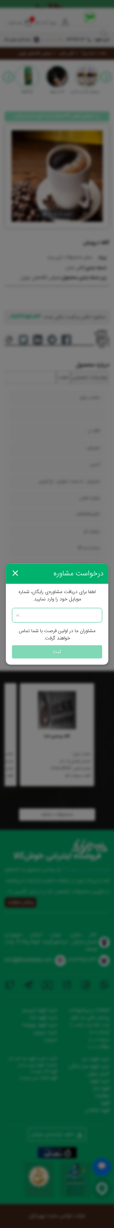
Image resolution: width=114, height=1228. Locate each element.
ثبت (57, 651)
